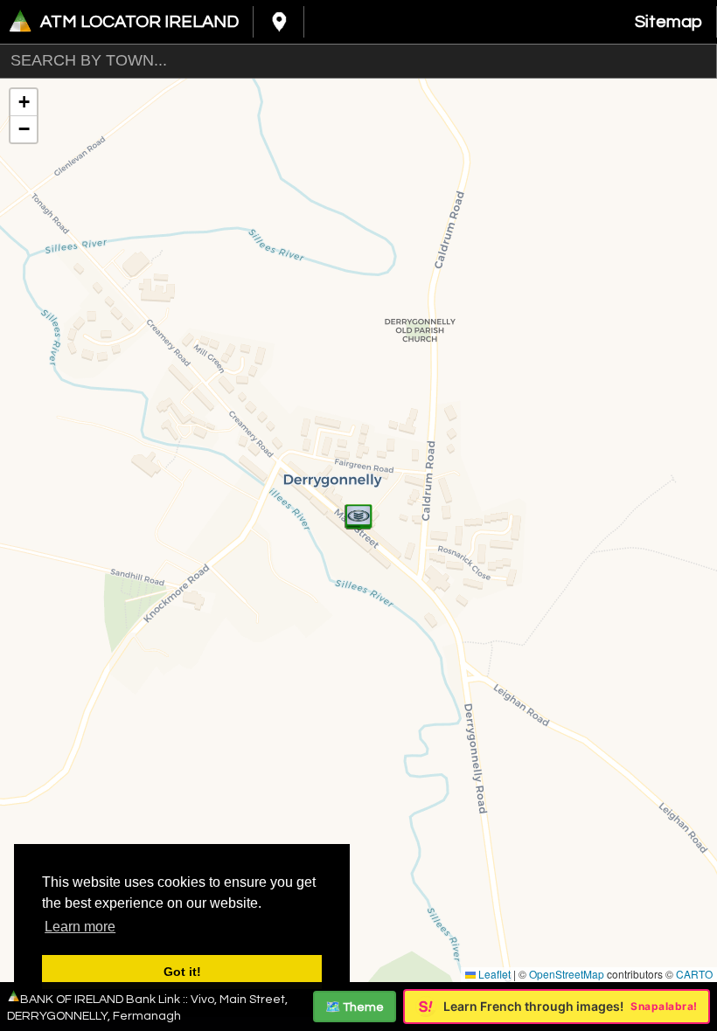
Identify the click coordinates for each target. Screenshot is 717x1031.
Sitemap (668, 22)
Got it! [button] (182, 972)
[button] (358, 507)
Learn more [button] (80, 926)
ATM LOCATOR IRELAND (139, 22)
